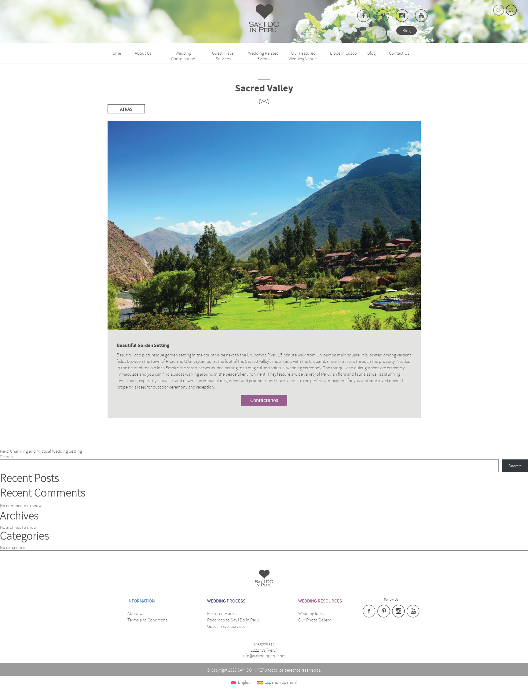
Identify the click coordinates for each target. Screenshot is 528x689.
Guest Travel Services (223, 55)
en (498, 10)
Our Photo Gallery (314, 620)
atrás (126, 109)
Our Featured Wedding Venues (303, 55)
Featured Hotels (222, 613)
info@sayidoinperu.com (264, 655)
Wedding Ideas (311, 613)
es (511, 10)
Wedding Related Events (263, 55)
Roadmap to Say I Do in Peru (233, 620)
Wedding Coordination (183, 55)
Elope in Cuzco (343, 53)
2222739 (258, 650)
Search (6, 456)
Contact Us (399, 53)
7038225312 (264, 644)
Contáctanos (264, 400)
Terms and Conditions (147, 620)
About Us (143, 53)
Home (115, 53)
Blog (406, 30)
